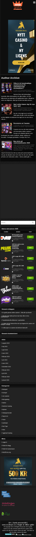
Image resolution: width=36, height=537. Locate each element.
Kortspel (25, 109)
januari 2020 (5, 380)
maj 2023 (4, 346)
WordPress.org (6, 452)
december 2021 (6, 366)
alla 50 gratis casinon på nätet (17, 532)
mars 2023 (5, 353)
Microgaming (18, 146)
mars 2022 (5, 363)
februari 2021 (6, 370)
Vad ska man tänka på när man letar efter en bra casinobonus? (15, 316)
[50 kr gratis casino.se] (17, 9)
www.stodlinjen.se (9, 525)
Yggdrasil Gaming (28, 148)
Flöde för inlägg (6, 445)
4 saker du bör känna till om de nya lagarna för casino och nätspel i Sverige (17, 324)
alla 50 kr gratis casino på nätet (17, 530)
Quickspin (15, 148)
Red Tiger (21, 148)
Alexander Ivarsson (26, 90)
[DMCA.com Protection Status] (10, 534)
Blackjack (20, 109)
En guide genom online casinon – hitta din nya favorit (16, 312)
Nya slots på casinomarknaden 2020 (21, 142)
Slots (23, 91)
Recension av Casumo (21, 123)
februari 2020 (6, 376)
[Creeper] (19, 534)
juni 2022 (4, 360)
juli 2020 (4, 373)
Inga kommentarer (30, 91)
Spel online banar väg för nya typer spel (24, 105)
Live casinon (31, 109)
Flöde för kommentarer (8, 449)
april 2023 (5, 350)
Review (30, 239)
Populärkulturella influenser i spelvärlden (13, 320)
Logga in (4, 442)
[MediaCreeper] (26, 534)
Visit (30, 237)
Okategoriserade (17, 110)
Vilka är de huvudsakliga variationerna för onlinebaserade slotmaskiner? (22, 85)
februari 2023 (6, 356)
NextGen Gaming (29, 146)
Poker (4, 419)
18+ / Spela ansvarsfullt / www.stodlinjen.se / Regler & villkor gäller (18, 238)
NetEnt (23, 146)
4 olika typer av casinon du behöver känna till (14, 327)
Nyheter (20, 91)
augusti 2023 (6, 343)
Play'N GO (28, 147)
